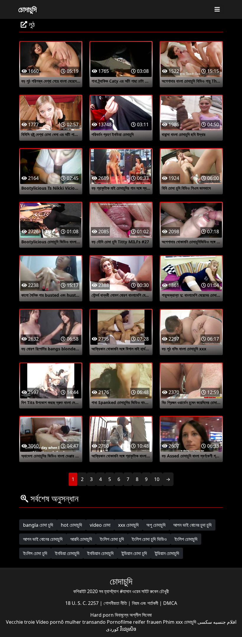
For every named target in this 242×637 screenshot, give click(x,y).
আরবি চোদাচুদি (81, 539)
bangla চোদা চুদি (38, 525)
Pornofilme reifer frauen (134, 622)
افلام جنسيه (224, 622)
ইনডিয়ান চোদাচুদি (100, 553)
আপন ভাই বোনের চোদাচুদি (43, 539)
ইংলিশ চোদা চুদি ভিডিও (149, 539)
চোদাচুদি (27, 9)
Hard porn (102, 615)
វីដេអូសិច (128, 629)
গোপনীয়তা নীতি (116, 603)
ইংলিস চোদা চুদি (35, 553)
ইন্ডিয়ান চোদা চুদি (134, 553)
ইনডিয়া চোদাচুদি (67, 553)
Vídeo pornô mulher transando (71, 622)
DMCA (170, 603)
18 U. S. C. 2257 (82, 603)
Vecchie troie (20, 622)
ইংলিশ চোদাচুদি (185, 539)
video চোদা (100, 525)
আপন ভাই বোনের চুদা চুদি (192, 525)
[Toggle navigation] (217, 9)
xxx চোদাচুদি (128, 525)
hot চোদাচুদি (71, 525)
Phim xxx (173, 622)
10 (156, 479)
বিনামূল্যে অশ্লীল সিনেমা (133, 615)
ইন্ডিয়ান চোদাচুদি (167, 553)
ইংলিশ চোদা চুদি (112, 539)
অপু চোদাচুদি (156, 525)
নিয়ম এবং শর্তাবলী (145, 603)
